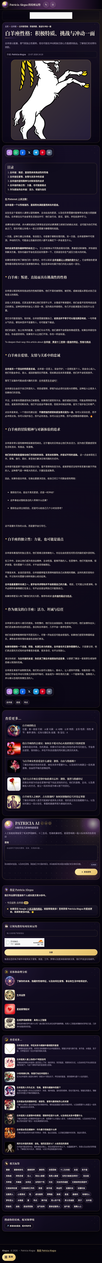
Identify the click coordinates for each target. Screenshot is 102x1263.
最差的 (75, 1194)
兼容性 (42, 1169)
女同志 (28, 1182)
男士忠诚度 (69, 1200)
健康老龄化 (18, 1169)
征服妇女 (69, 1188)
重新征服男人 (54, 1206)
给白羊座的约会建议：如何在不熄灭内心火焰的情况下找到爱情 (53, 743)
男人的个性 (55, 1200)
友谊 (76, 1169)
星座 (18, 702)
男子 (80, 1200)
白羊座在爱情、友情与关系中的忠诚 (27, 176)
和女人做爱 (40, 1175)
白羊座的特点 (29, 725)
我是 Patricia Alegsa (21, 889)
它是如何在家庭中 (79, 1182)
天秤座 (9, 1182)
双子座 (84, 1169)
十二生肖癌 (65, 1169)
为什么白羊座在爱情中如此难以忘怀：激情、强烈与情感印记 (52, 778)
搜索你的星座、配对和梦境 (19, 1226)
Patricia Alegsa (19, 54)
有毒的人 (86, 1194)
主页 (7, 26)
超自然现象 (28, 1206)
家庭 (40, 1188)
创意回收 (52, 1169)
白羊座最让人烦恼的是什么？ (66, 259)
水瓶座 (20, 1200)
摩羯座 (50, 1194)
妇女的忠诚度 (62, 1182)
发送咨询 (86, 872)
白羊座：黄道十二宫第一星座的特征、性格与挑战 (67, 341)
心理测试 (21, 1194)
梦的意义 (9, 1200)
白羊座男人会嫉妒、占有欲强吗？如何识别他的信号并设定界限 (53, 796)
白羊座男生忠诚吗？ (48, 380)
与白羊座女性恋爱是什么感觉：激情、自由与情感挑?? (49, 761)
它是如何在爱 (11, 1188)
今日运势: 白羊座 (15, 902)
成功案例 (39, 1194)
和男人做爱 (53, 1175)
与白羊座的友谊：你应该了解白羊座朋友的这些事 (41, 658)
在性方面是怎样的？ (70, 1175)
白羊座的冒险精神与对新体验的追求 (27, 180)
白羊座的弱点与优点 (61, 596)
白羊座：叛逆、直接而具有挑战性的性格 (29, 172)
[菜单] (53, 5)
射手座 (49, 1188)
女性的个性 (40, 1182)
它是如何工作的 (27, 1188)
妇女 (51, 1182)
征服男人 (9, 1194)
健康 (8, 1169)
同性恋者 (19, 1175)
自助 (18, 1206)
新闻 (58, 1194)
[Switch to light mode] (46, 5)
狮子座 (44, 1200)
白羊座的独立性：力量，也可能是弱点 (28, 185)
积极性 (9, 1206)
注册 (51, 952)
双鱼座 (9, 1175)
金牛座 (67, 1206)
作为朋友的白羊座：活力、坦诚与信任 (28, 189)
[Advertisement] (51, 15)
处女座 (86, 1175)
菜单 (9, 1257)
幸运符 (59, 1188)
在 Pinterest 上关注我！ (17, 199)
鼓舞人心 (77, 1206)
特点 (26, 702)
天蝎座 (18, 1182)
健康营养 (31, 1169)
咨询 (7, 842)
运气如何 (41, 1206)
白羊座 (13, 26)
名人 (29, 1175)
